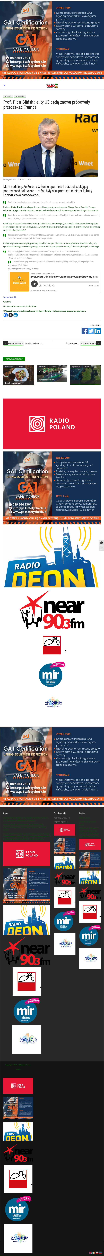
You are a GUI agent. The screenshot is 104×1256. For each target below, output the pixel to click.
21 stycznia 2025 (10, 180)
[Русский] (100, 1252)
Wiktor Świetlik (9, 297)
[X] (10, 315)
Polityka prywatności (62, 818)
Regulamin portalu (61, 822)
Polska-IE (23, 180)
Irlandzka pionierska (46, 380)
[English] (90, 1252)
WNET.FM (8, 96)
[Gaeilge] (94, 1252)
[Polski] (97, 1252)
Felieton (20, 366)
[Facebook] (6, 315)
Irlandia (53, 366)
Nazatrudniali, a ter (12, 383)
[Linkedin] (15, 315)
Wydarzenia (20, 96)
